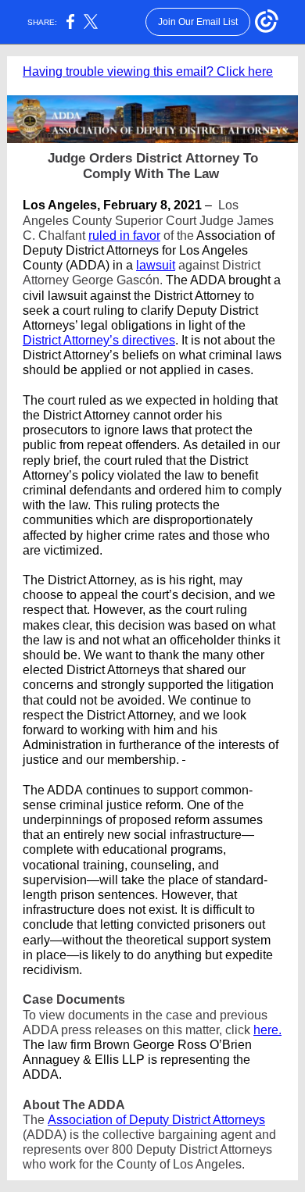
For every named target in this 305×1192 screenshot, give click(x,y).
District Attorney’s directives (99, 340)
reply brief (50, 460)
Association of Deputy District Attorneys (156, 1119)
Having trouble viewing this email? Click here (148, 71)
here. (267, 1030)
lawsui (154, 265)
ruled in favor (124, 235)
